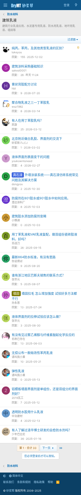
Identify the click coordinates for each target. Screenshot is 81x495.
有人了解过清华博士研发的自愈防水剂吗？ (42, 430)
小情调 (16, 220)
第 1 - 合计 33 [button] (27, 448)
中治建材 (17, 416)
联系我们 (8, 482)
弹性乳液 (18, 371)
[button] (4, 476)
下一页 (46, 448)
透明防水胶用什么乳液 (27, 412)
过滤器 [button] (72, 39)
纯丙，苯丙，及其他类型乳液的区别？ (38, 48)
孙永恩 (16, 302)
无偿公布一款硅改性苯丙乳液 (32, 353)
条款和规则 (24, 482)
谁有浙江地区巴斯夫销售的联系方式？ (38, 275)
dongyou (17, 184)
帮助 (50, 482)
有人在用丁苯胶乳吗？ (27, 120)
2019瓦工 (17, 398)
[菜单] (5, 5)
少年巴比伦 (18, 434)
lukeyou (17, 52)
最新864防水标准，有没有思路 (34, 257)
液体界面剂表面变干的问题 (31, 157)
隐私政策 (39, 482)
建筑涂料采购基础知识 (27, 66)
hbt (14, 88)
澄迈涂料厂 (18, 202)
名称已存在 (18, 339)
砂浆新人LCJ (20, 142)
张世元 (16, 279)
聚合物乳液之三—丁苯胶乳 (31, 102)
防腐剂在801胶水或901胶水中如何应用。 (41, 198)
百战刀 (16, 243)
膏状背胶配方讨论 (24, 84)
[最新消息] (76, 5)
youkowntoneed (22, 161)
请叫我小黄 (18, 357)
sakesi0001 (19, 70)
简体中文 (17, 475)
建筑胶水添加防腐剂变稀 (29, 216)
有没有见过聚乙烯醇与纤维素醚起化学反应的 (43, 335)
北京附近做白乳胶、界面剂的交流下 (37, 138)
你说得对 (17, 261)
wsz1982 (17, 106)
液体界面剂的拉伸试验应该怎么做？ (37, 316)
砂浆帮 (10, 490)
